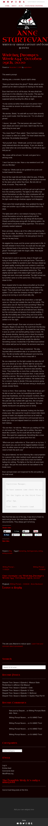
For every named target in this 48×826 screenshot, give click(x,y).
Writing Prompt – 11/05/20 (9, 568)
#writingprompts (32, 551)
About (14, 6)
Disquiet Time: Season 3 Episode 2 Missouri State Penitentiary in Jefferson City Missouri (21, 683)
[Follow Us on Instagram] (16, 2)
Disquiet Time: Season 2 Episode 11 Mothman (19, 693)
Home (7, 6)
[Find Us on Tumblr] (24, 2)
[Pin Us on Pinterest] (20, 2)
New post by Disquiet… (17, 710)
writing (40, 551)
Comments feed (8, 771)
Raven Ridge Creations (34, 6)
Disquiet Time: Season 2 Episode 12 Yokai (18, 690)
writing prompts (7, 553)
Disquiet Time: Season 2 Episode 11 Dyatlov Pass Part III (23, 696)
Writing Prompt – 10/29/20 (39, 568)
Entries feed (6, 768)
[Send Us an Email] (4, 2)
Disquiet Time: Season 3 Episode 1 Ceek (17, 687)
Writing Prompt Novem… (18, 717)
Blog (21, 6)
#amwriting (22, 551)
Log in (4, 765)
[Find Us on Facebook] (8, 2)
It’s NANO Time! (36, 717)
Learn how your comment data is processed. (22, 644)
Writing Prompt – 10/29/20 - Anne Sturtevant (26, 584)
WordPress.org (7, 773)
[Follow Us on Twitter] (12, 2)
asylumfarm (27, 67)
